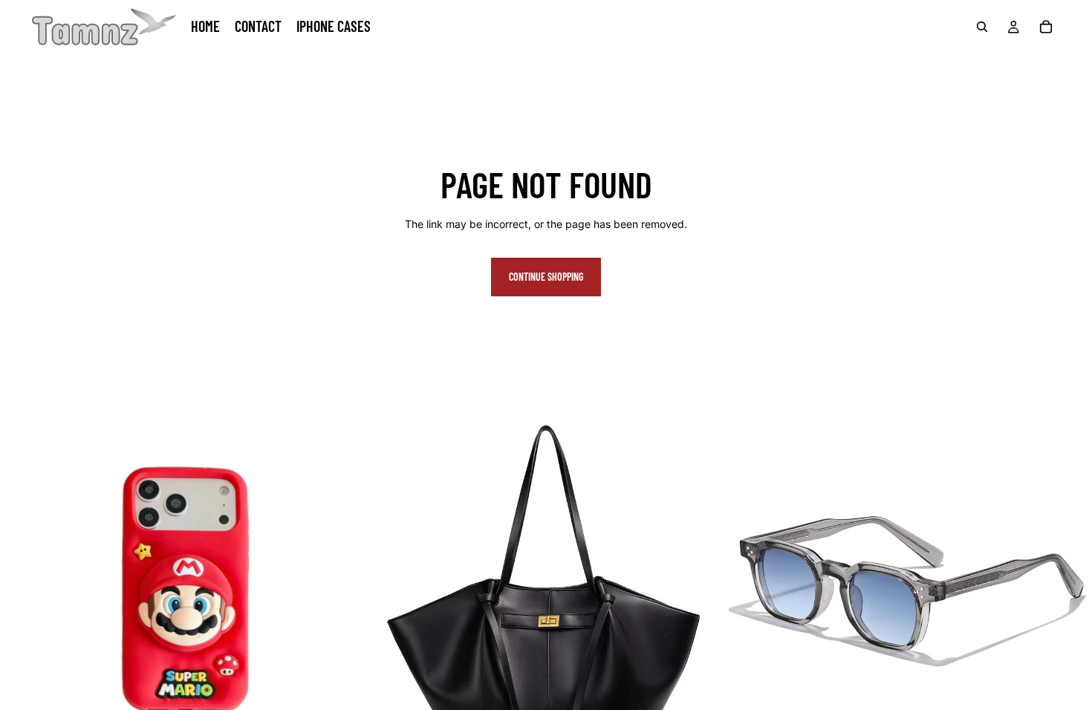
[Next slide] (341, 590)
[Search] (982, 26)
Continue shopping (546, 276)
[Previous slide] (22, 590)
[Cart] (1046, 26)
